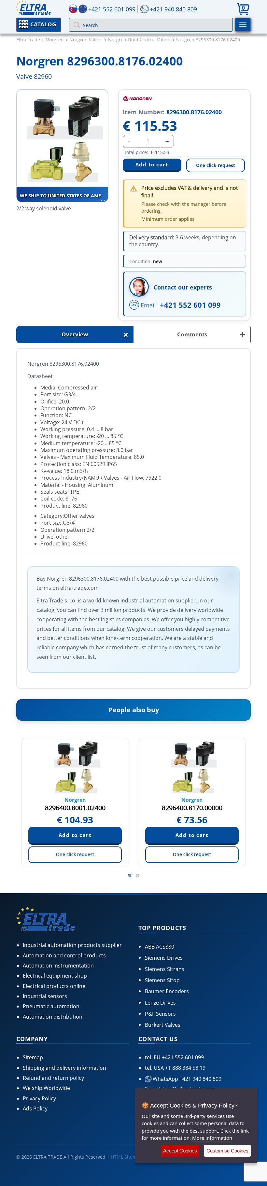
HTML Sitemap (126, 1157)
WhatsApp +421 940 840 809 (186, 1078)
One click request (215, 165)
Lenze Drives (160, 1002)
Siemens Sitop (162, 980)
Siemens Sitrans (164, 969)
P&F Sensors (160, 1013)
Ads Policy (35, 1108)
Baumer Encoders (167, 991)
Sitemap (33, 1057)
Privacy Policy (39, 1098)
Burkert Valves (162, 1024)
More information (212, 1138)
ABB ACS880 (159, 946)
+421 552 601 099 (190, 305)
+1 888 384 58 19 (184, 1067)
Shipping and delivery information (64, 1067)
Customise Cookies (227, 1150)
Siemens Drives (164, 957)
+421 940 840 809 (173, 9)
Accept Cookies (180, 1150)
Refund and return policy (53, 1077)
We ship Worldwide (46, 1088)
